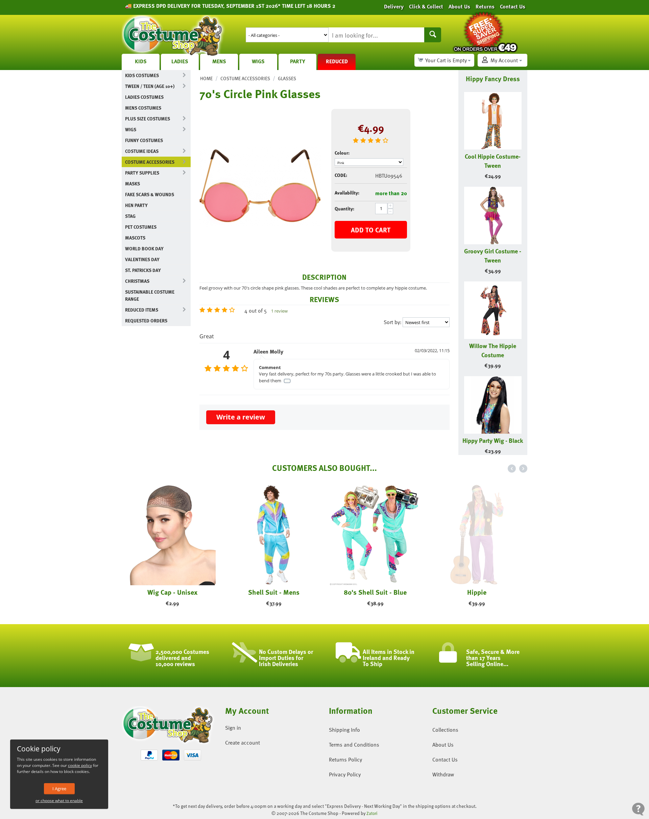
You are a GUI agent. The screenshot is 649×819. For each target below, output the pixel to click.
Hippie (476, 592)
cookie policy (80, 765)
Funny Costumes (144, 140)
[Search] (432, 34)
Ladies (179, 61)
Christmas (137, 281)
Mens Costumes (143, 107)
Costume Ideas (142, 151)
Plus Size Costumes (147, 118)
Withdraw (443, 774)
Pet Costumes (141, 226)
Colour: (342, 152)
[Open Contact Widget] (638, 809)
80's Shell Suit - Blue (375, 592)
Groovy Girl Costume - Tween (492, 255)
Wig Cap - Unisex (172, 592)
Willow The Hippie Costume (492, 350)
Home (206, 78)
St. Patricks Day (143, 270)
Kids (141, 61)
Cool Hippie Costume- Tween (493, 161)
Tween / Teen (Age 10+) (149, 86)
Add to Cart (370, 230)
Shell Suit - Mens (273, 592)
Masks (132, 183)
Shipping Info (344, 730)
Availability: (347, 192)
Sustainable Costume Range (149, 295)
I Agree (59, 789)
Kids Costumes (142, 75)
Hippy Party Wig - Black (492, 440)
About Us (443, 745)
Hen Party (136, 205)
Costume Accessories (149, 161)
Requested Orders (146, 320)
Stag (130, 216)
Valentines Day (142, 259)
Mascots (135, 237)
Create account (242, 742)
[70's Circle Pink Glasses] (260, 187)
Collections (445, 730)
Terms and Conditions (354, 745)
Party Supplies (142, 172)
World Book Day (144, 248)
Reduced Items (141, 309)
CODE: (341, 175)
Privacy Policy (345, 774)
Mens (219, 61)
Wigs (258, 61)
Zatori (372, 813)
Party (297, 61)
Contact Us (445, 759)
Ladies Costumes (144, 96)
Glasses (287, 78)
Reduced (337, 61)
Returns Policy (345, 759)
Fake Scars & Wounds (149, 194)
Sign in (233, 728)
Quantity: (344, 208)
